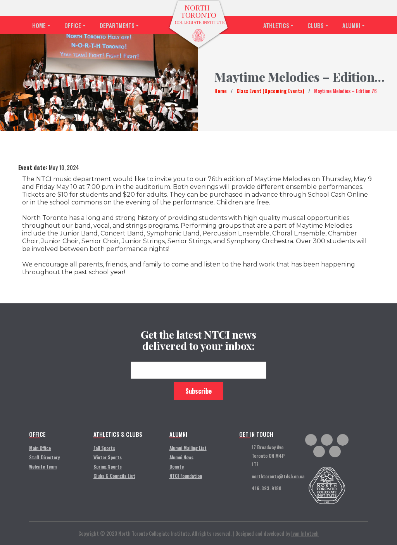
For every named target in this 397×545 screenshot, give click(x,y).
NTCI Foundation (185, 475)
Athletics (276, 25)
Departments (117, 25)
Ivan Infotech (305, 533)
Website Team (43, 466)
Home (39, 25)
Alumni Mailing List (188, 448)
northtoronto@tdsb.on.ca (278, 476)
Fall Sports (104, 448)
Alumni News (181, 457)
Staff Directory (44, 457)
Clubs (315, 25)
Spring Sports (107, 466)
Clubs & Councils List (114, 475)
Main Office (40, 448)
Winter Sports (107, 457)
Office (72, 25)
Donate (176, 466)
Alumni (351, 25)
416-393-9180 (266, 488)
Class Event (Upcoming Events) (270, 91)
